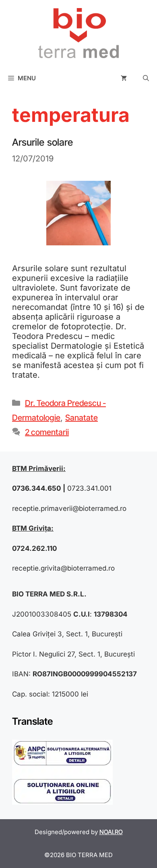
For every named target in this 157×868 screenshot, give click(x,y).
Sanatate (81, 417)
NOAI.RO (111, 832)
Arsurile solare (42, 142)
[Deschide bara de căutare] (146, 78)
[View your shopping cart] (124, 78)
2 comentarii (47, 432)
